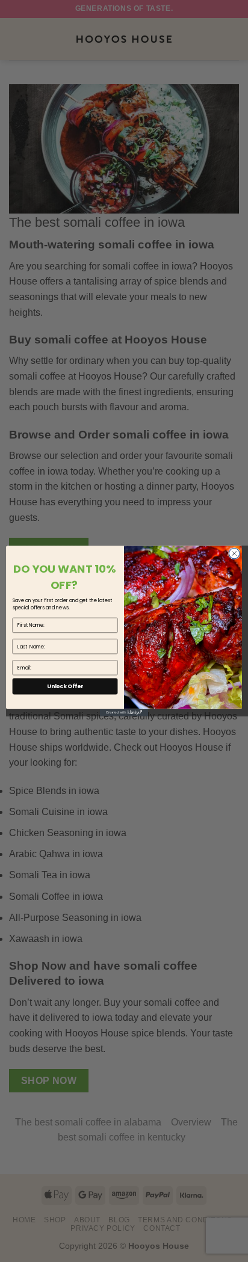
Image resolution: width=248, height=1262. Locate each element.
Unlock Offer (65, 686)
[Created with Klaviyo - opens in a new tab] (124, 712)
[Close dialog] (234, 553)
